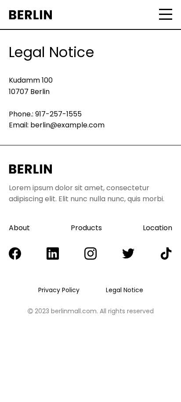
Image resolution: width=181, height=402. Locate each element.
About (19, 228)
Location (157, 228)
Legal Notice (124, 290)
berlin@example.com (67, 125)
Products (86, 228)
